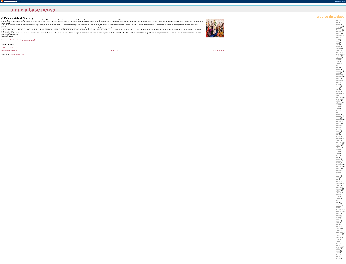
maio (337, 20)
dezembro (339, 30)
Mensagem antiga (218, 50)
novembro (339, 31)
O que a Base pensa (32, 10)
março (338, 24)
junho (337, 41)
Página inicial (115, 50)
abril (337, 22)
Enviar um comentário (7, 47)
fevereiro (338, 26)
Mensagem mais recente (9, 50)
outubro (338, 33)
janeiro (338, 28)
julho (337, 39)
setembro (338, 35)
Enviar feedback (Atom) (16, 54)
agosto (338, 37)
